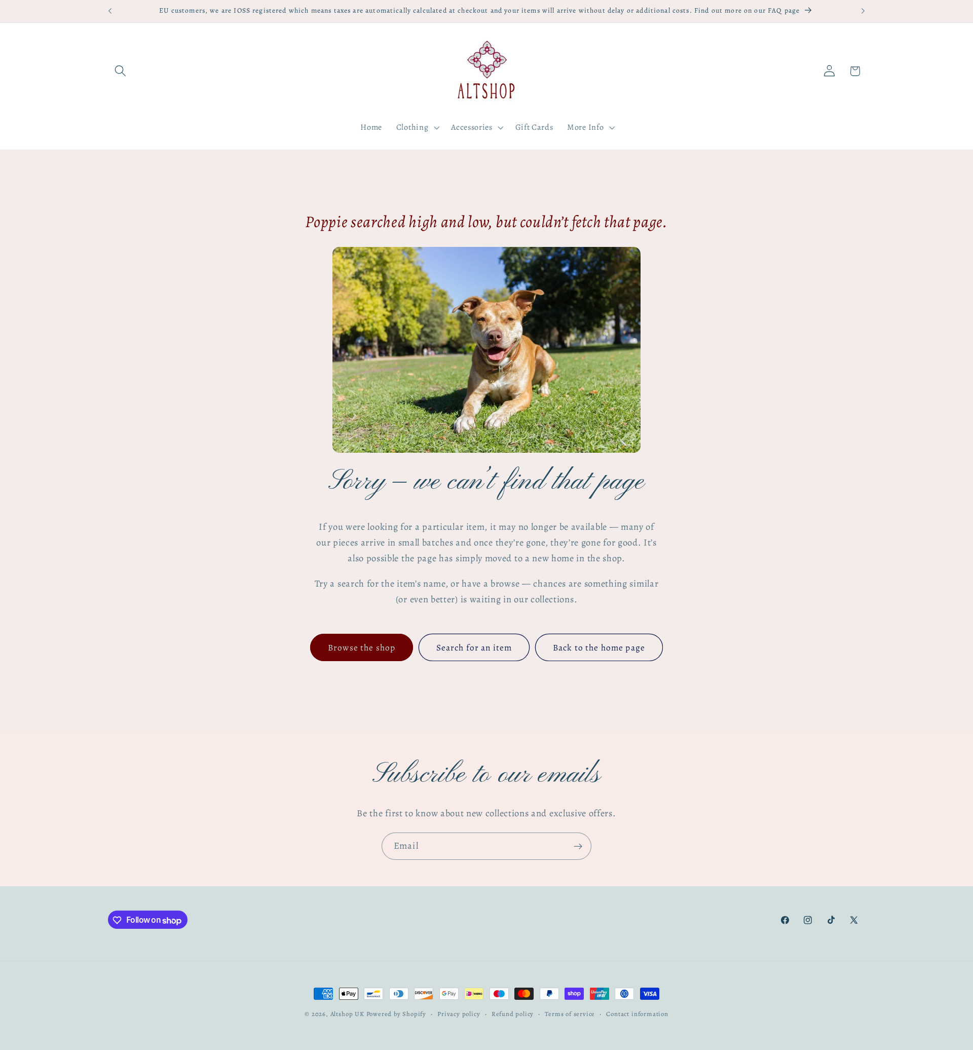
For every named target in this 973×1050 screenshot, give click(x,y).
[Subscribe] (578, 846)
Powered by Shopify (396, 1013)
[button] (121, 71)
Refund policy (513, 1013)
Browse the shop (361, 647)
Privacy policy (458, 1013)
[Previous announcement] (110, 11)
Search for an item (474, 647)
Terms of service (570, 1013)
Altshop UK (347, 1013)
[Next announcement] (863, 11)
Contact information (637, 1013)
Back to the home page (599, 647)
